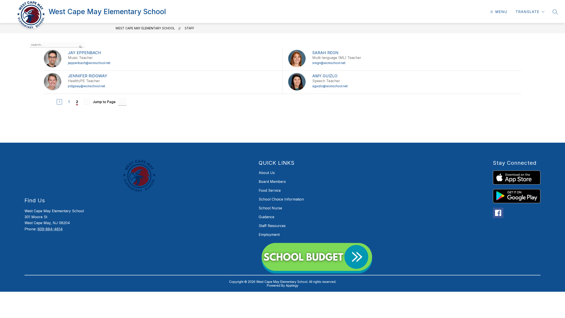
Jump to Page (104, 102)
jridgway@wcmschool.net (86, 86)
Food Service (270, 190)
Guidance (266, 217)
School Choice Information (281, 199)
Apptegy (292, 285)
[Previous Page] (59, 101)
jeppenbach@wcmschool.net (89, 63)
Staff (189, 28)
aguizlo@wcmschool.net (330, 86)
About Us (267, 172)
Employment (269, 234)
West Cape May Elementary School (145, 28)
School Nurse (270, 208)
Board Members (272, 181)
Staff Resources (272, 225)
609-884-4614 (50, 229)
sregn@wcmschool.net (328, 63)
